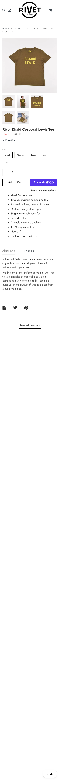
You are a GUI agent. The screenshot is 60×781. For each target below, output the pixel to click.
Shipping (29, 251)
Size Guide (8, 140)
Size (4, 149)
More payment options (43, 190)
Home (5, 28)
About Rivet (9, 251)
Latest (18, 28)
